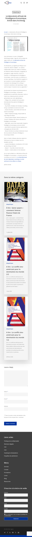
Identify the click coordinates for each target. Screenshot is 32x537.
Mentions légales (9, 444)
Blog (5, 478)
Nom (5, 498)
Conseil (6, 469)
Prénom (6, 492)
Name (6, 391)
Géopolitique (16, 12)
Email (6, 399)
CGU (5, 450)
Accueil (5, 32)
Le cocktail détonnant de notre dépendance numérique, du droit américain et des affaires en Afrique (15, 159)
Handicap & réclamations (11, 453)
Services (6, 466)
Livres (5, 475)
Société (6, 509)
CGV (5, 447)
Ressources (7, 481)
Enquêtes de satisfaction (11, 456)
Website (6, 406)
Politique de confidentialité (11, 441)
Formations (7, 472)
